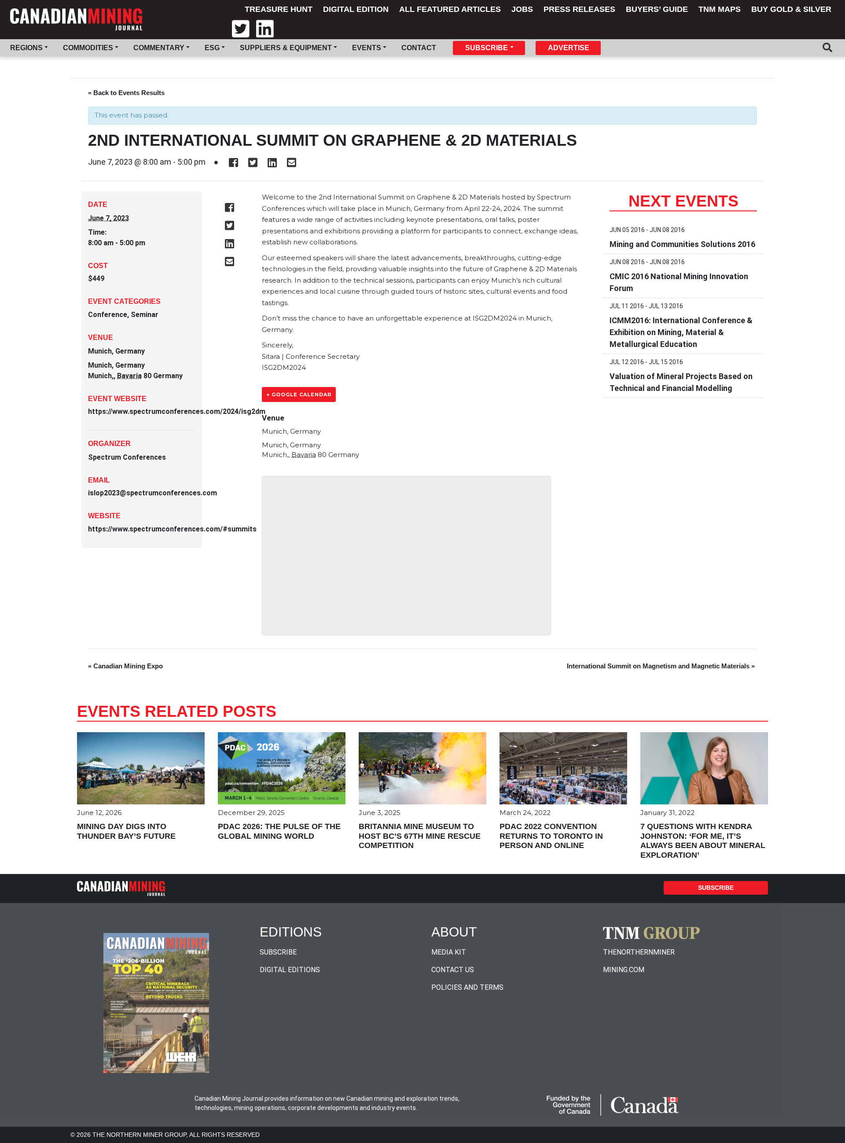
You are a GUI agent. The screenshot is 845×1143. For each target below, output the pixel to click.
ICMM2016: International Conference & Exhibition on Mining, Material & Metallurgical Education (681, 332)
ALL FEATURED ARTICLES (450, 9)
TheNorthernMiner (639, 952)
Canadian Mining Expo (125, 666)
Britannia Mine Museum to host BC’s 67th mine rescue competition (420, 836)
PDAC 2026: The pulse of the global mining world (279, 831)
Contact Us (452, 970)
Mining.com (623, 970)
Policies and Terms (467, 987)
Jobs (522, 9)
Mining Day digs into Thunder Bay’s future (126, 831)
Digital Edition (356, 9)
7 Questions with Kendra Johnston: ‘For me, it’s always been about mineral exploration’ (702, 840)
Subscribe (716, 887)
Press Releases (579, 9)
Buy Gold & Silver (791, 9)
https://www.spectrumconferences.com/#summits (172, 529)
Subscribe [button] (486, 48)
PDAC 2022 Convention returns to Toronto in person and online (551, 836)
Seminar (144, 314)
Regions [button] (26, 48)
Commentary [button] (158, 48)
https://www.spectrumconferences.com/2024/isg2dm (176, 411)
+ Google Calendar (298, 394)
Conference (107, 314)
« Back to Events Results (126, 92)
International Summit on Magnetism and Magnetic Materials (661, 666)
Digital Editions (290, 970)
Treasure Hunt (278, 9)
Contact (418, 48)
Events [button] (366, 48)
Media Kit (448, 952)
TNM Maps (719, 9)
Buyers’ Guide (657, 9)
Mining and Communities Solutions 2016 (682, 244)
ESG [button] (212, 48)
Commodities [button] (88, 48)
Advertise (568, 48)
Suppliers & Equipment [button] (286, 48)
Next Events (683, 201)
